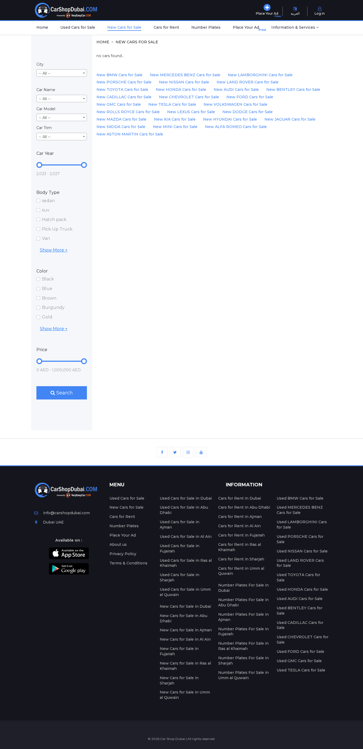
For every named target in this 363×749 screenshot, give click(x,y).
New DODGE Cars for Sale (247, 111)
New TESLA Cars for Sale (172, 104)
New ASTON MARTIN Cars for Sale (129, 134)
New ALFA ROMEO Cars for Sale (236, 126)
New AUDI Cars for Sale (236, 89)
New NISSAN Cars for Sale (184, 82)
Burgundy (53, 307)
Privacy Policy (122, 553)
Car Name (45, 89)
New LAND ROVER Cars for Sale (247, 82)
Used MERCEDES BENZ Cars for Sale (300, 510)
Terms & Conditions (128, 563)
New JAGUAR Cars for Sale (289, 119)
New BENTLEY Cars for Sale (293, 89)
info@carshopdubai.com (66, 512)
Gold (47, 317)
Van (46, 238)
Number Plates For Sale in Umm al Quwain (243, 675)
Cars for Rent (166, 27)
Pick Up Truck (57, 229)
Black (48, 279)
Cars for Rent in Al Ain (239, 526)
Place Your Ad (247, 28)
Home (42, 27)
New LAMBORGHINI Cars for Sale (260, 75)
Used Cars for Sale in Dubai (186, 498)
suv (45, 209)
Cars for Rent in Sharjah (241, 559)
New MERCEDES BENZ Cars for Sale (185, 75)
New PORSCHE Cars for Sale (123, 82)
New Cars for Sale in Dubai (185, 606)
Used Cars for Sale (77, 27)
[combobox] (61, 73)
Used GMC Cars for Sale (299, 660)
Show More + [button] (53, 250)
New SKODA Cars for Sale (120, 126)
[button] (295, 28)
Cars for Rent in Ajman (240, 516)
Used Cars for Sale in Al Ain (186, 536)
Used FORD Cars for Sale (300, 651)
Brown (49, 298)
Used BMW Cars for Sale (300, 498)
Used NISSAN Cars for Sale (302, 551)
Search (64, 393)
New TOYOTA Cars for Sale (122, 89)
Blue (47, 288)
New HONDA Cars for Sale (181, 89)
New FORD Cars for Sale (249, 97)
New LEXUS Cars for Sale (191, 111)
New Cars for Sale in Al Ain (185, 639)
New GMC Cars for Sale (118, 104)
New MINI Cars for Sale (175, 126)
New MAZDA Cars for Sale (121, 119)
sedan (48, 200)
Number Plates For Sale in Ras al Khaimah (243, 646)
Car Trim (44, 127)
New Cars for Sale (124, 27)
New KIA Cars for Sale (175, 119)
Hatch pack (54, 219)
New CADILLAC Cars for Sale (123, 97)
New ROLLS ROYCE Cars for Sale (128, 111)
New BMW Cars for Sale (119, 75)
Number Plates (206, 27)
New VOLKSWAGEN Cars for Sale (235, 104)
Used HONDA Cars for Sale (302, 589)
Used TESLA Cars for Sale (301, 670)
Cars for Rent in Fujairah (241, 535)
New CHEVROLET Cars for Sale (189, 97)
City (40, 64)
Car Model (45, 109)
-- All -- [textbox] (44, 73)
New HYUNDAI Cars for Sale (230, 119)
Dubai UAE (53, 522)
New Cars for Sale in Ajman (186, 630)
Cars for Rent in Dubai (239, 498)
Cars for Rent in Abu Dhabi (244, 507)
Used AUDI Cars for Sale (300, 598)
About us (118, 544)
